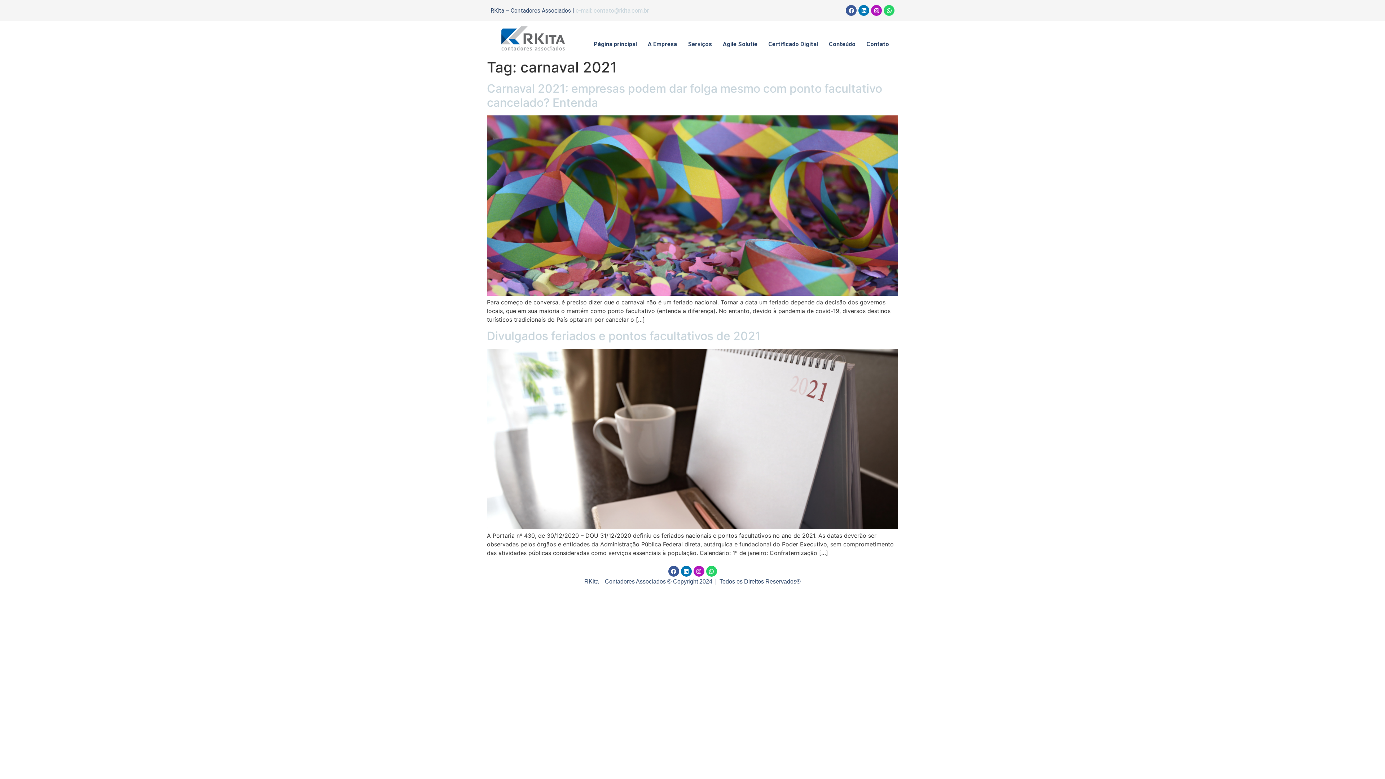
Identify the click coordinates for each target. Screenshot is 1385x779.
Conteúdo (842, 44)
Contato (877, 44)
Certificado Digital (793, 44)
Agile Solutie (740, 44)
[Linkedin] (863, 10)
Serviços (700, 44)
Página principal (615, 44)
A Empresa (662, 44)
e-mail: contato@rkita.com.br (612, 10)
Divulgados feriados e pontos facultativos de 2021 (624, 336)
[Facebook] (851, 10)
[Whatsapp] (889, 10)
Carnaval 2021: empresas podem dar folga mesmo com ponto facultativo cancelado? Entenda (684, 95)
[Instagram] (876, 10)
